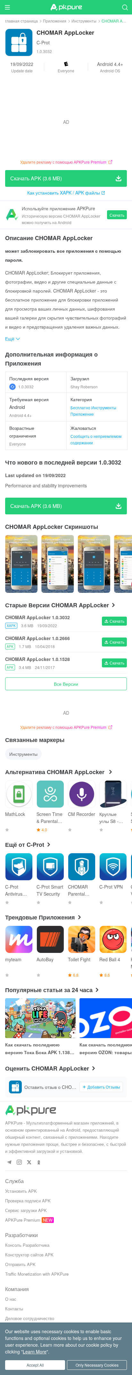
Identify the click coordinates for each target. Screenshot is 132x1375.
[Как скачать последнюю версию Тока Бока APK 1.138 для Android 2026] (40, 1018)
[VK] (29, 1163)
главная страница (21, 20)
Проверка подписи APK (28, 1201)
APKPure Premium (22, 1220)
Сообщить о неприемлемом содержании (95, 439)
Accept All (35, 1365)
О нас (10, 1299)
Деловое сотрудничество (29, 1318)
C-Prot (43, 42)
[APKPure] (66, 7)
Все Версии (66, 684)
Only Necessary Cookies (97, 1365)
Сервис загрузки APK (26, 1210)
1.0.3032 (26, 386)
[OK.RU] (39, 1163)
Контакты (14, 1309)
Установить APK (21, 1191)
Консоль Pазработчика (27, 1245)
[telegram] (9, 1163)
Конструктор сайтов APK (29, 1255)
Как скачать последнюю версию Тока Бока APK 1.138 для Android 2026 (37, 1048)
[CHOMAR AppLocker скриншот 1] (57, 564)
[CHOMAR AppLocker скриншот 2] (94, 564)
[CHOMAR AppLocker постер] (21, 564)
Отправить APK (20, 1264)
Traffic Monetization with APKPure (37, 1274)
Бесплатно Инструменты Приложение (93, 411)
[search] (125, 7)
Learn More (34, 1351)
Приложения (54, 20)
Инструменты (83, 20)
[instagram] (19, 1163)
